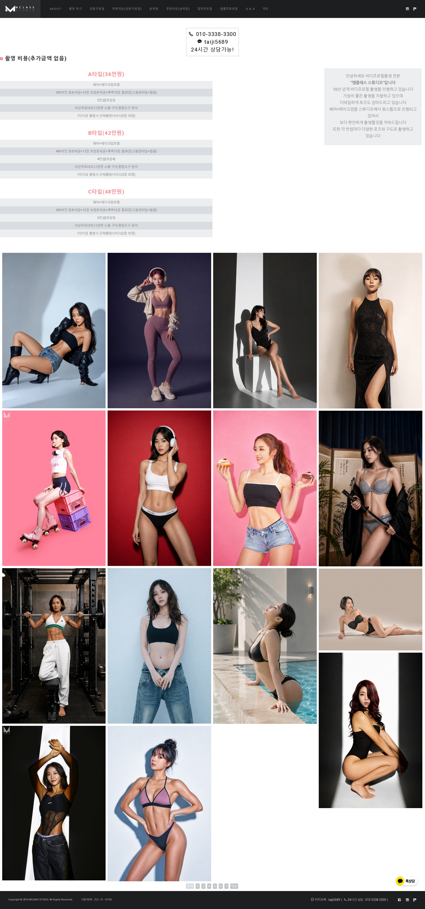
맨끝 (234, 886)
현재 (190, 886)
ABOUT (55, 8)
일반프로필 (204, 8)
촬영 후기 (75, 8)
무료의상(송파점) (178, 8)
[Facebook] (399, 900)
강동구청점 (97, 8)
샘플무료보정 (229, 8)
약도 (266, 8)
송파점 (153, 8)
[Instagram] (407, 9)
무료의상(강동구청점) (127, 8)
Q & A (250, 8)
